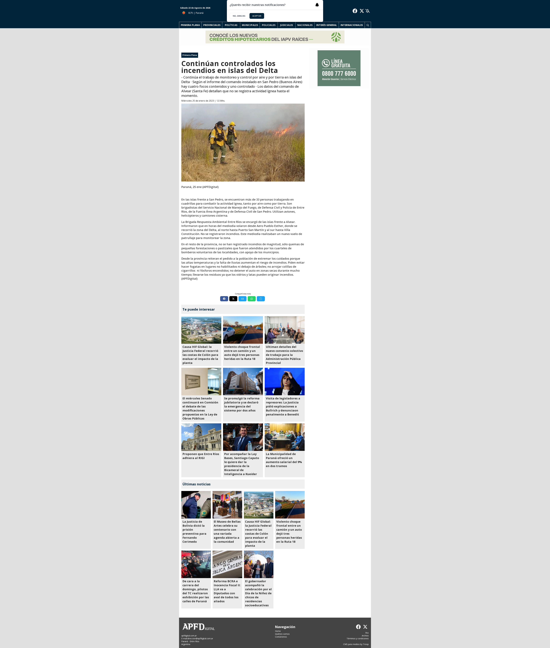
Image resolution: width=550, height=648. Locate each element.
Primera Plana (190, 25)
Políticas (231, 25)
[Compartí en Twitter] (233, 298)
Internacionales (352, 25)
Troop (366, 644)
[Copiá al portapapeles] (261, 298)
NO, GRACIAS (239, 15)
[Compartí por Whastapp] (252, 298)
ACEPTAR (256, 15)
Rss (367, 632)
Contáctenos (281, 636)
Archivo (365, 635)
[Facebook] (355, 11)
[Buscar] (368, 25)
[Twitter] (362, 11)
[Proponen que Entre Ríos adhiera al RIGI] (201, 437)
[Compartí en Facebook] (224, 298)
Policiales (268, 25)
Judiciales (286, 25)
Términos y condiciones (358, 638)
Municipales (250, 25)
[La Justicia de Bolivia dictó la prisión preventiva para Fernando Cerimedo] (196, 504)
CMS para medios (351, 644)
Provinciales (211, 25)
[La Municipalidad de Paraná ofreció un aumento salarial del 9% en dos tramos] (285, 437)
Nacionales (305, 25)
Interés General (326, 25)
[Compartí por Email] (242, 298)
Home (278, 631)
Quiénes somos (282, 634)
